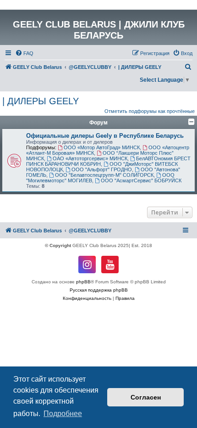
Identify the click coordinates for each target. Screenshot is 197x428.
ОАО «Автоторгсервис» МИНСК (90, 158)
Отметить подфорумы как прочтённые (149, 111)
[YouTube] (110, 264)
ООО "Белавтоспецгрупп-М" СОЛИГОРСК (104, 175)
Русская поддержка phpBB (99, 290)
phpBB (83, 281)
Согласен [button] (146, 397)
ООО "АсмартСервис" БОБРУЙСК (141, 180)
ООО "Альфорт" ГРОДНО (101, 169)
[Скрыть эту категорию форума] (191, 121)
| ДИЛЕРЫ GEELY (40, 101)
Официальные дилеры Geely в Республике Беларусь (105, 135)
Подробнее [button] (63, 413)
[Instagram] (87, 264)
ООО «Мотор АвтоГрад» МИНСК (102, 147)
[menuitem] (24, 53)
